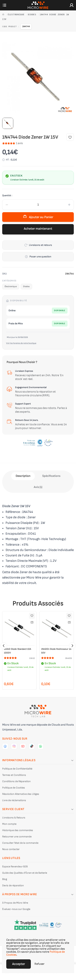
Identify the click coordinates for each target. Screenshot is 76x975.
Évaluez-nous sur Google (16, 909)
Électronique (17, 14)
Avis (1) (38, 487)
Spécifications (51, 476)
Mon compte (9, 823)
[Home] (4, 14)
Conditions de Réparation (16, 781)
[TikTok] (32, 746)
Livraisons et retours (40, 245)
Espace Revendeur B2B (15, 866)
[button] (3, 645)
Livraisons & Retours (13, 817)
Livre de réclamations (14, 800)
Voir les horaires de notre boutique (21, 343)
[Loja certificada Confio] (38, 442)
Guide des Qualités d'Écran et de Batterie (24, 872)
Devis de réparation (13, 885)
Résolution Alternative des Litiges (20, 794)
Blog (4, 879)
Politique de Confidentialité (17, 768)
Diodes (33, 14)
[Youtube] (23, 746)
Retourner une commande (17, 836)
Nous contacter (11, 849)
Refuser (39, 964)
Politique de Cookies (13, 787)
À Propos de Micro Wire (15, 902)
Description (23, 476)
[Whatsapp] (41, 746)
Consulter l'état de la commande (20, 842)
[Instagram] (14, 746)
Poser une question (40, 256)
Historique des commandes (17, 830)
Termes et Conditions (14, 775)
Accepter (18, 964)
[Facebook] (5, 746)
